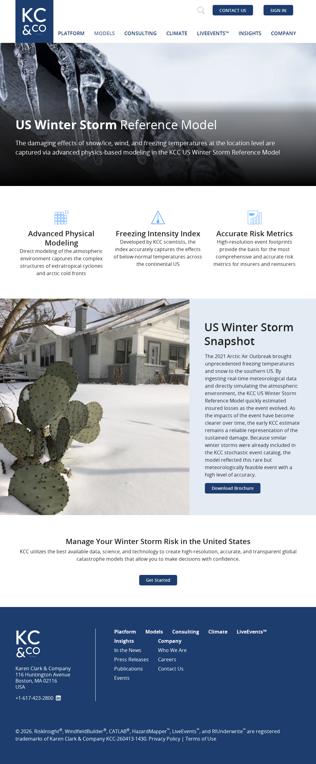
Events (122, 678)
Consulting (185, 631)
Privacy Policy (164, 738)
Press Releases (131, 659)
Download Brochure (233, 488)
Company (169, 641)
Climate (217, 631)
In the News (127, 650)
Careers (167, 659)
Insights (124, 641)
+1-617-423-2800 (34, 698)
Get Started (158, 580)
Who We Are (172, 650)
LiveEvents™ (252, 631)
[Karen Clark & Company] (52, 643)
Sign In (278, 10)
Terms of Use (200, 738)
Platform (125, 631)
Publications (128, 668)
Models (154, 631)
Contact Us (232, 10)
